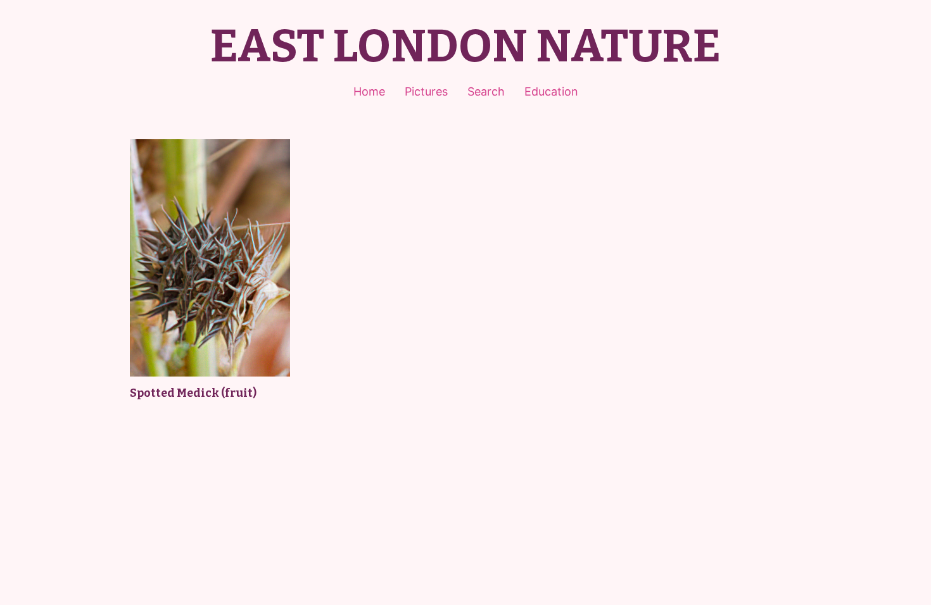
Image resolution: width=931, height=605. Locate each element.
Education (551, 91)
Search (486, 91)
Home (369, 91)
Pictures (426, 91)
